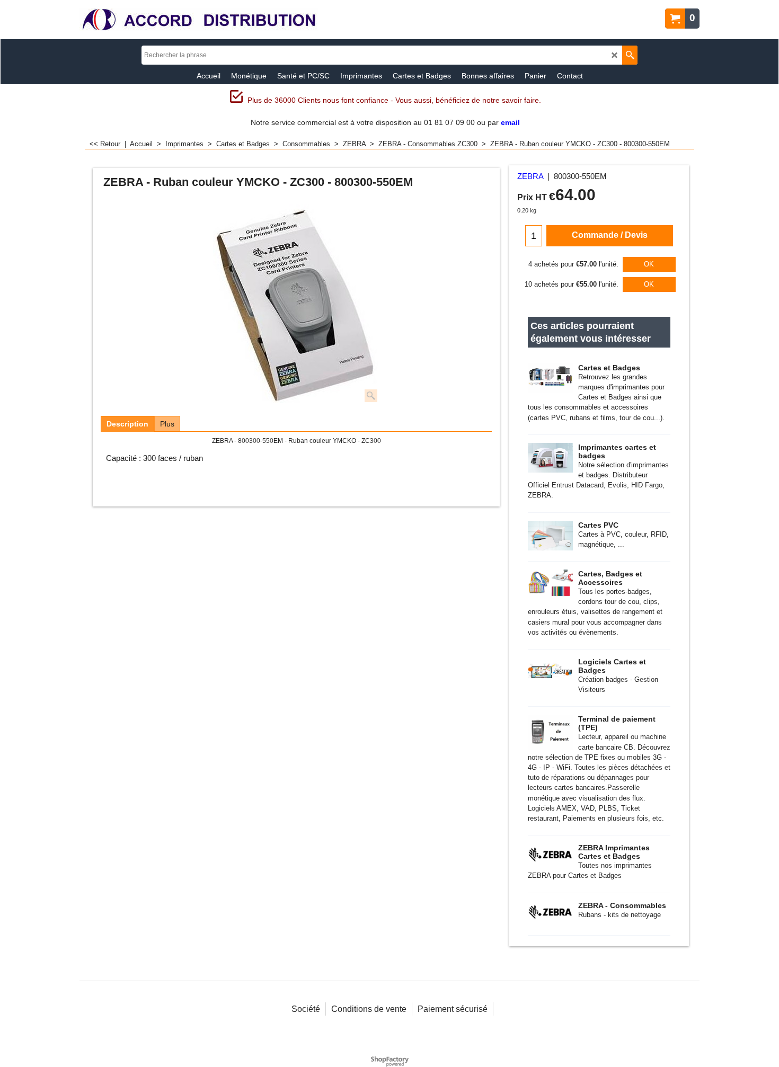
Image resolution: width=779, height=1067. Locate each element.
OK (649, 264)
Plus (167, 424)
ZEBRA (530, 176)
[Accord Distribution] (198, 19)
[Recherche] (630, 55)
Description (127, 424)
